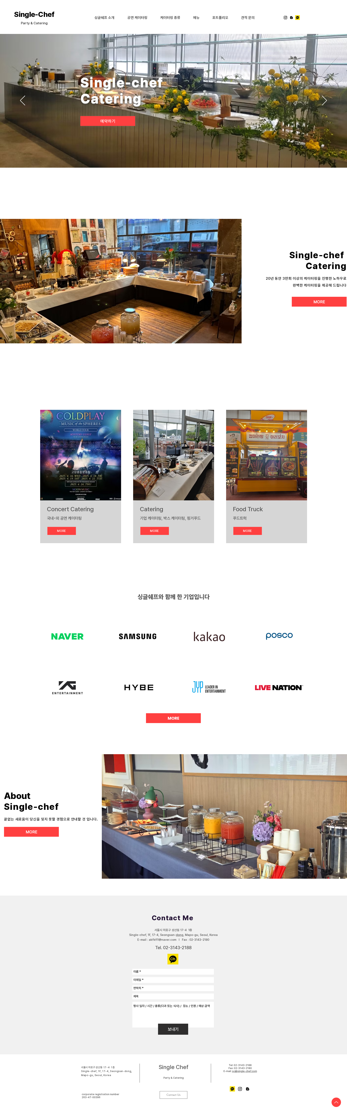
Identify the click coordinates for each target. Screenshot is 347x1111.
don (178, 935)
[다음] (324, 101)
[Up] (336, 1102)
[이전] (22, 101)
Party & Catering (173, 1077)
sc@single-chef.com (244, 1071)
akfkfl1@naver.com (162, 940)
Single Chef (173, 1067)
